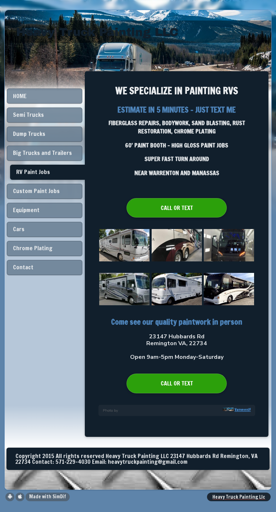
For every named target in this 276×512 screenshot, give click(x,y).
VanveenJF (243, 409)
